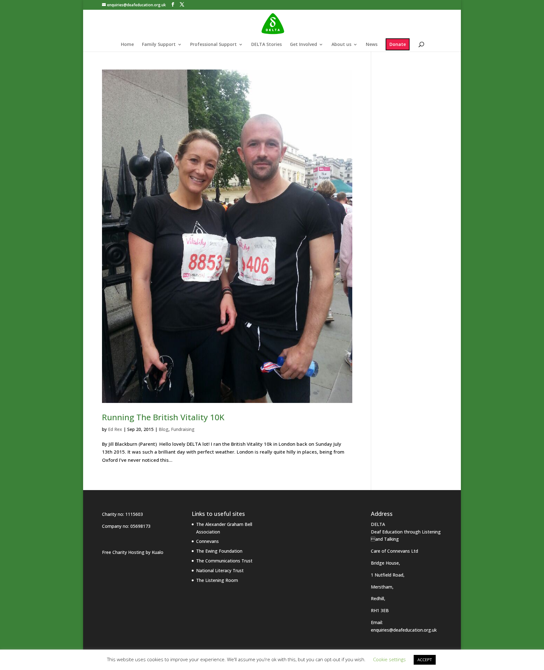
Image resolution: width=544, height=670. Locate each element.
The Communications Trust (224, 561)
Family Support (159, 44)
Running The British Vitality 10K (163, 417)
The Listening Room (217, 580)
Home (127, 44)
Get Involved (303, 44)
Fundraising (183, 429)
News (371, 44)
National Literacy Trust (220, 570)
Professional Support (213, 44)
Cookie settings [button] (389, 659)
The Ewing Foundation (219, 551)
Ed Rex (115, 429)
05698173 (140, 526)
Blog (163, 429)
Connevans (207, 541)
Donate (397, 44)
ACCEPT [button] (424, 659)
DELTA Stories (266, 44)
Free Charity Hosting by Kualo (132, 552)
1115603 (134, 514)
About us (341, 44)
